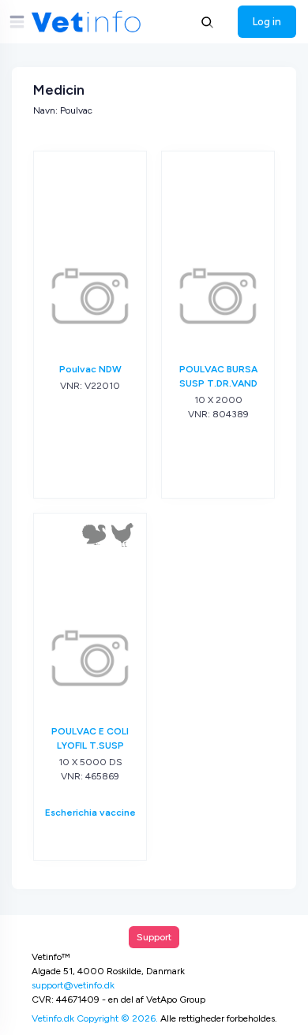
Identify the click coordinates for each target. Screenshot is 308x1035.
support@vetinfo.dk (73, 985)
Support (154, 937)
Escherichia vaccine (90, 812)
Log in (267, 21)
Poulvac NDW (90, 369)
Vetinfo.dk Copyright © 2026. (95, 1018)
